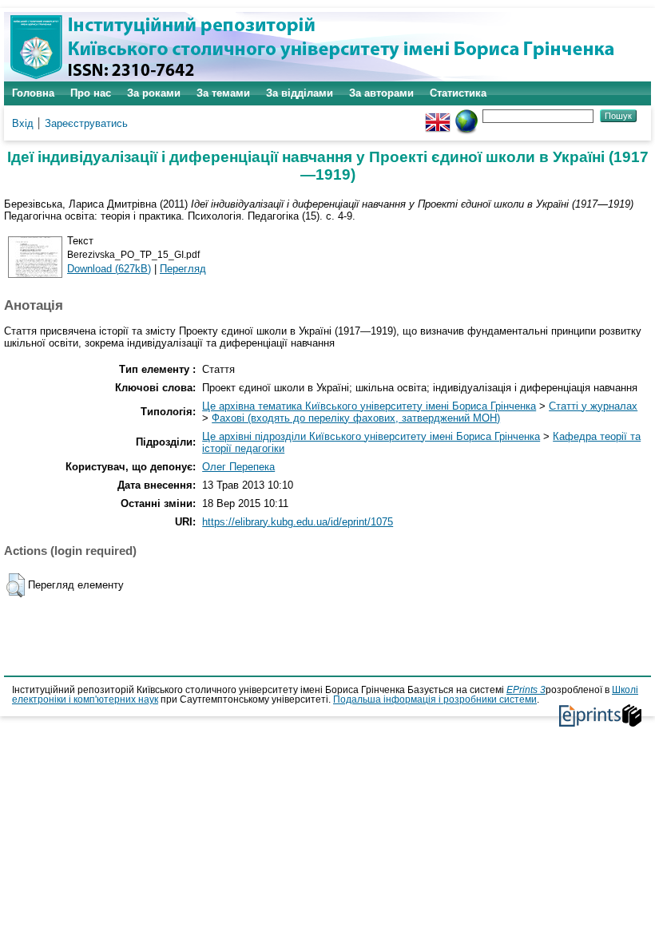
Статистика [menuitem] (458, 93)
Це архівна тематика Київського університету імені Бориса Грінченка (369, 406)
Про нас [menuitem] (90, 93)
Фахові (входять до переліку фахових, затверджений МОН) (356, 418)
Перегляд (183, 269)
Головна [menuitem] (33, 93)
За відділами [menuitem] (299, 93)
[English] (438, 115)
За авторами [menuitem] (381, 93)
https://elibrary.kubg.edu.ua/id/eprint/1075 (297, 522)
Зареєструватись (86, 123)
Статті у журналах (593, 406)
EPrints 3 (526, 690)
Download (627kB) (109, 269)
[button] (15, 585)
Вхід (23, 123)
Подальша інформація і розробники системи (435, 699)
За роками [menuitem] (154, 93)
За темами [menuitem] (223, 93)
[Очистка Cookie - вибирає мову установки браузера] (466, 115)
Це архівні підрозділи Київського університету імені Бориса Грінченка (371, 436)
